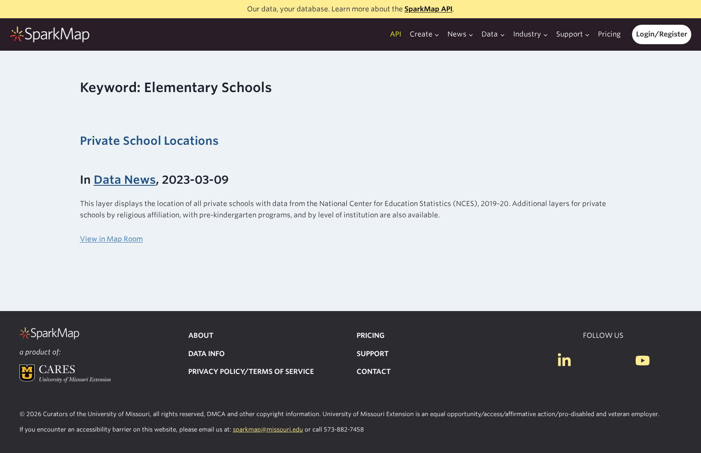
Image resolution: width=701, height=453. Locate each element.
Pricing (609, 34)
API (395, 34)
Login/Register (661, 34)
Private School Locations (149, 141)
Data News (125, 180)
